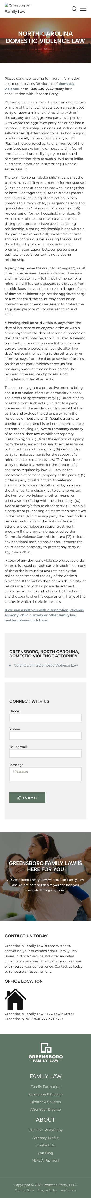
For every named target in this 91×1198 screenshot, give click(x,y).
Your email (18, 747)
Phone (14, 729)
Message (16, 765)
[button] (83, 8)
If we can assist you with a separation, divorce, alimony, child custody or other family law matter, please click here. (44, 615)
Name (14, 711)
